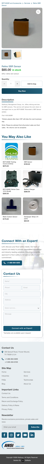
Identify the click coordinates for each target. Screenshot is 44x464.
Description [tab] (8, 100)
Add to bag (31, 84)
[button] (38, 11)
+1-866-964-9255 (11, 359)
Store (26, 376)
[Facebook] (4, 435)
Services (27, 372)
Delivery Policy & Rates (10, 405)
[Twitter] (18, 435)
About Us (27, 384)
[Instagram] (11, 435)
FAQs (4, 380)
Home (4, 372)
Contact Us (6, 393)
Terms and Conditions (10, 397)
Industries (5, 376)
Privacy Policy (7, 409)
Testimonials (28, 380)
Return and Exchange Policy (12, 401)
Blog (3, 384)
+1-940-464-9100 (11, 362)
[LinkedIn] (32, 435)
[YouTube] (25, 435)
